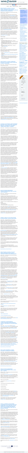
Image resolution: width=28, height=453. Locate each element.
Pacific (26, 70)
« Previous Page (3, 446)
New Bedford (23, 60)
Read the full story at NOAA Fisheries (6, 346)
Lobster (20, 52)
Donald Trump (24, 49)
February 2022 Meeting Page (6, 419)
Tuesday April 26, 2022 (9, 284)
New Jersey (20, 64)
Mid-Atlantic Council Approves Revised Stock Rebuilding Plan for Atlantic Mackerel (9, 62)
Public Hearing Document (12, 275)
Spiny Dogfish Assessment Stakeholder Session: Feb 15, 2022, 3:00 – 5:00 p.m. (8, 369)
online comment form (6, 422)
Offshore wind (22, 70)
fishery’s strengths (4, 167)
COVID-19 (20, 49)
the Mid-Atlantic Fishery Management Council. (10, 361)
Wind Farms (20, 73)
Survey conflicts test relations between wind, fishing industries (8, 218)
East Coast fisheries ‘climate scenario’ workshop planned (7, 350)
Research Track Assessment (8, 374)
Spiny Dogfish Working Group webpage (7, 395)
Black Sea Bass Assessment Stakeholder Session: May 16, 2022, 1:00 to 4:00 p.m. (8, 191)
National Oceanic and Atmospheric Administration (22, 58)
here (3, 418)
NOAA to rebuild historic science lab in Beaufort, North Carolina (23, 25)
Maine (23, 52)
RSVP (8, 206)
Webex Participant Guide (4, 435)
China (22, 47)
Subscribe (23, 98)
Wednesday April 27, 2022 (9, 287)
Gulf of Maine (23, 50)
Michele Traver (3, 399)
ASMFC (26, 44)
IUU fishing (25, 51)
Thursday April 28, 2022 (9, 290)
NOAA (20, 65)
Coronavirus (24, 48)
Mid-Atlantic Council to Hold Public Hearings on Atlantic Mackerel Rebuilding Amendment (8, 253)
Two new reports (7, 325)
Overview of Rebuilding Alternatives (6, 315)
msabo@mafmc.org (7, 436)
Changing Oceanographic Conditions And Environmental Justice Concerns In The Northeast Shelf (9, 323)
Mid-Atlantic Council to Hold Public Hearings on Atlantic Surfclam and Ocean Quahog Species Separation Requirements (9, 9)
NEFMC (20, 60)
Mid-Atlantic (12, 332)
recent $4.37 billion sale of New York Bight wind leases (10, 234)
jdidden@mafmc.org (4, 119)
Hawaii (23, 51)
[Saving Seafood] (9, 2)
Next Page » (9, 447)
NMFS (25, 64)
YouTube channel (12, 438)
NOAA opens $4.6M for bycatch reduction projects (23, 15)
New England (8, 332)
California (20, 47)
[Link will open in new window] (12, 5)
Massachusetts (22, 53)
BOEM (26, 46)
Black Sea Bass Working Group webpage (10, 209)
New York (23, 64)
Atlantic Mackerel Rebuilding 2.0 (9, 117)
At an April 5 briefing (3, 230)
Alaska (20, 44)
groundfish (20, 50)
